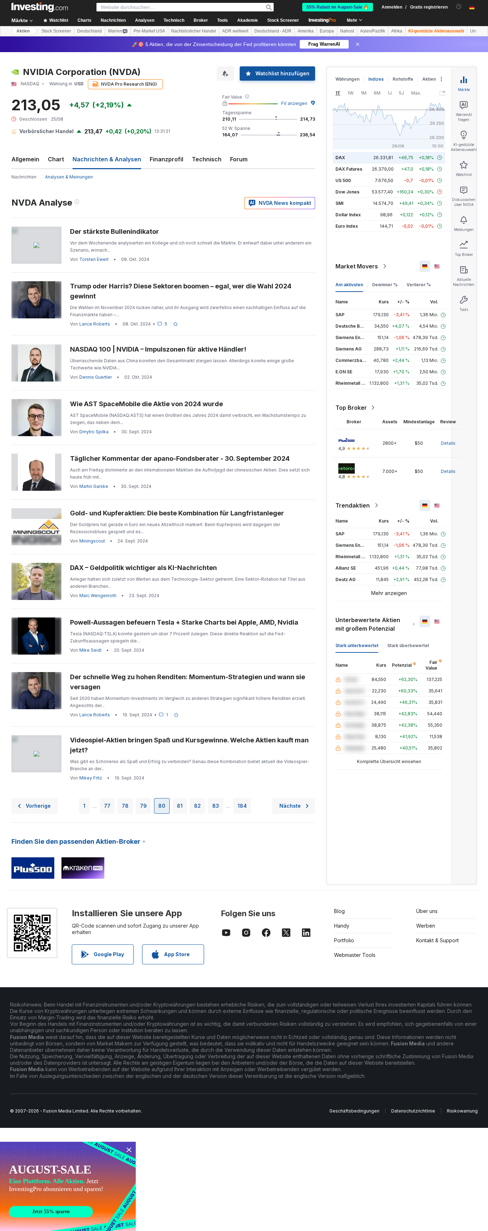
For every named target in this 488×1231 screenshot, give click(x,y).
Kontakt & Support (437, 940)
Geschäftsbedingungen (354, 1111)
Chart (56, 159)
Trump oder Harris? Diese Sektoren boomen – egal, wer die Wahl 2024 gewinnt (181, 291)
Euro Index (346, 226)
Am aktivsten (349, 284)
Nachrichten (23, 177)
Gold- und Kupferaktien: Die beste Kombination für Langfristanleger (177, 513)
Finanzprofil (166, 159)
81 (180, 806)
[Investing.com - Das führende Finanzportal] (39, 7)
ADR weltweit (235, 31)
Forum (239, 159)
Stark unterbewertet (356, 645)
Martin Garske (93, 486)
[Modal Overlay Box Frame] (68, 1186)
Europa (327, 31)
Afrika (396, 31)
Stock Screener (283, 20)
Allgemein (25, 159)
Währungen (347, 79)
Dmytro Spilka (94, 431)
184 (242, 806)
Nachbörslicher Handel (193, 31)
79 (143, 806)
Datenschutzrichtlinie (413, 1111)
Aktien (23, 31)
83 (215, 806)
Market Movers (356, 266)
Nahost (347, 31)
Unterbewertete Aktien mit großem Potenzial (367, 624)
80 (161, 806)
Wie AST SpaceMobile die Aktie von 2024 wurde (146, 404)
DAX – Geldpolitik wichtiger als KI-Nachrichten (143, 567)
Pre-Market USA (149, 31)
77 (107, 806)
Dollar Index (348, 214)
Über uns (427, 911)
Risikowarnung (462, 1111)
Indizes (376, 79)
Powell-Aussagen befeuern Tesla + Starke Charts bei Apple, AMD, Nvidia (184, 622)
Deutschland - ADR (273, 31)
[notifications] (459, 6)
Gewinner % (385, 284)
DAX (340, 157)
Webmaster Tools (354, 955)
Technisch (206, 159)
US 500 (343, 180)
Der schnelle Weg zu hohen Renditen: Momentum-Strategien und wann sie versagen (187, 682)
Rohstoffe (403, 79)
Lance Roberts (94, 324)
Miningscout (92, 541)
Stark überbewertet (408, 645)
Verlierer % (419, 284)
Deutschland (89, 31)
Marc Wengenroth (97, 595)
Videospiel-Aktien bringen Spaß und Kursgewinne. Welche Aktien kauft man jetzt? (189, 745)
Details (448, 443)
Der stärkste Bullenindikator (114, 231)
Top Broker (351, 407)
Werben (425, 926)
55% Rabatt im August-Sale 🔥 (338, 7)
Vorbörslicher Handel (46, 131)
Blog (339, 911)
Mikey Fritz (90, 778)
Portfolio (344, 940)
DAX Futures (348, 169)
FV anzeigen (294, 103)
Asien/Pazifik (372, 31)
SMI (339, 203)
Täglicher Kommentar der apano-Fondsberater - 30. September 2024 (180, 458)
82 (197, 806)
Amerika (306, 31)
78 (125, 806)
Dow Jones (347, 192)
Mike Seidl (90, 650)
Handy (341, 926)
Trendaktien (352, 505)
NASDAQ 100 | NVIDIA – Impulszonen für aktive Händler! (158, 349)
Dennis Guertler (95, 377)
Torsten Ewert (94, 259)
